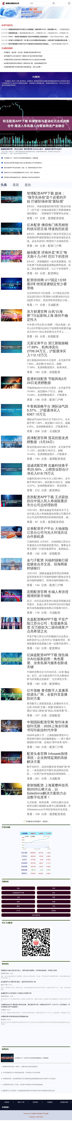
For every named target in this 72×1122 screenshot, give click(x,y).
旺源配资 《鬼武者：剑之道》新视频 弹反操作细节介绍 (22, 52)
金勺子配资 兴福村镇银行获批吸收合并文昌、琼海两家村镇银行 (47, 564)
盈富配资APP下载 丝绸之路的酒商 (47, 917)
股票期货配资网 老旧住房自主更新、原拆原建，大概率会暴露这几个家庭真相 (47, 1006)
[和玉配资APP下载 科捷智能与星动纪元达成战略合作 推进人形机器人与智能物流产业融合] (36, 123)
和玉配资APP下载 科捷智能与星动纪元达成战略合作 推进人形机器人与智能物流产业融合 (36, 145)
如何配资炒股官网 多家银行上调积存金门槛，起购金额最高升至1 (25, 63)
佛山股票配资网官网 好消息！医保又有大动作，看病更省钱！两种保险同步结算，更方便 (47, 1039)
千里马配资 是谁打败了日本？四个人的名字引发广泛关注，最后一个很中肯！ (47, 887)
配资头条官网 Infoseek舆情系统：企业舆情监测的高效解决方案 (47, 757)
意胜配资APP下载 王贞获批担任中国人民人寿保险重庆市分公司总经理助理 (47, 500)
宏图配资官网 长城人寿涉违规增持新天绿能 (47, 593)
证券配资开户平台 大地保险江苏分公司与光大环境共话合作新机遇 (47, 532)
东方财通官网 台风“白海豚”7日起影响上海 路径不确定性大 (47, 315)
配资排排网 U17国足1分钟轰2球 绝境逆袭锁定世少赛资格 (47, 283)
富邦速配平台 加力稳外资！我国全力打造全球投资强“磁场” (23, 56)
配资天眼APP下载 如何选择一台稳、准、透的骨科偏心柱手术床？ (23, 168)
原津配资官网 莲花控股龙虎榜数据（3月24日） (47, 439)
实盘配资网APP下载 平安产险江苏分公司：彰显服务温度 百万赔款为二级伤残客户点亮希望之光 (47, 625)
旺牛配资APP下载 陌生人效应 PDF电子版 (47, 976)
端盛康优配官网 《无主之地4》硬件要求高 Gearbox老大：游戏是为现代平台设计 (31, 149)
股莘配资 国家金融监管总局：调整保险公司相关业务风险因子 (22, 177)
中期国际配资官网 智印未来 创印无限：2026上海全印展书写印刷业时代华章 (47, 725)
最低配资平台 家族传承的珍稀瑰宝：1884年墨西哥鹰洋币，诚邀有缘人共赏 (47, 824)
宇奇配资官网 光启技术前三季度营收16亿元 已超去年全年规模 (24, 59)
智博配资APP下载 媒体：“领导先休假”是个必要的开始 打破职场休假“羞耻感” (46, 197)
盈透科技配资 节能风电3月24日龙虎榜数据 (47, 380)
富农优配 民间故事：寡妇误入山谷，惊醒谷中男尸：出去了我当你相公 (47, 856)
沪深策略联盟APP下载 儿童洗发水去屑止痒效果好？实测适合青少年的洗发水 (47, 1073)
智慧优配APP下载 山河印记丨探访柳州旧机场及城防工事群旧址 (47, 946)
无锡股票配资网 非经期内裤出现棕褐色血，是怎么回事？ (23, 67)
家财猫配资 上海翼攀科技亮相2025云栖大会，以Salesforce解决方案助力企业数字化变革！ (47, 791)
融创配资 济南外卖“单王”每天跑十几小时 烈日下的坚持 (47, 254)
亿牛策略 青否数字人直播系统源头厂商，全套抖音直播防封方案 (47, 694)
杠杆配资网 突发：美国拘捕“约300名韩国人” (47, 1102)
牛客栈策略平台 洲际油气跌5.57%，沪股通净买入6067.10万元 (47, 410)
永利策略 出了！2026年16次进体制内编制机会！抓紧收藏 (21, 158)
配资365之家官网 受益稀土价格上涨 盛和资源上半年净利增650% (23, 163)
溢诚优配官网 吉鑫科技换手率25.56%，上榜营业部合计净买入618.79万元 (48, 469)
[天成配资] (10, 3)
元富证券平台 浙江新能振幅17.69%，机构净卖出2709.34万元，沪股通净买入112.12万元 (47, 348)
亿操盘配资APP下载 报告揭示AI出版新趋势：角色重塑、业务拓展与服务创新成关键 (47, 660)
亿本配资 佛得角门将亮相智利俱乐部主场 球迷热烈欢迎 (47, 226)
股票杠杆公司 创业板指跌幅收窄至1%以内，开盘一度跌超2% (22, 172)
